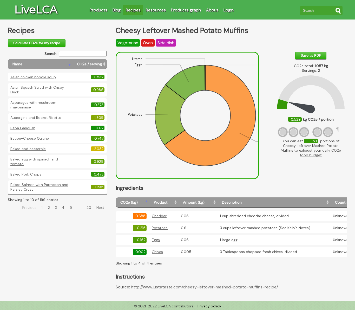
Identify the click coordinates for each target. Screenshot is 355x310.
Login (228, 10)
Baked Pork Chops (25, 174)
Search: (50, 53)
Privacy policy (209, 306)
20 (89, 207)
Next (100, 207)
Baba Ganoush (22, 128)
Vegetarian (127, 43)
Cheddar (159, 216)
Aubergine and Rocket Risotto (35, 117)
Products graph (186, 10)
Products (98, 10)
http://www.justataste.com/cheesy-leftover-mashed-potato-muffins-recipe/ (204, 287)
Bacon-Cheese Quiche (29, 138)
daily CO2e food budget (320, 152)
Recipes (133, 10)
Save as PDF (311, 55)
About (212, 10)
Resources (156, 10)
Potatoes (160, 227)
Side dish (165, 43)
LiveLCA (35, 9)
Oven (148, 43)
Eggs (156, 239)
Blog (117, 10)
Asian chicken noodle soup (33, 77)
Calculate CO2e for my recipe (36, 43)
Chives (157, 251)
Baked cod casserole (28, 148)
